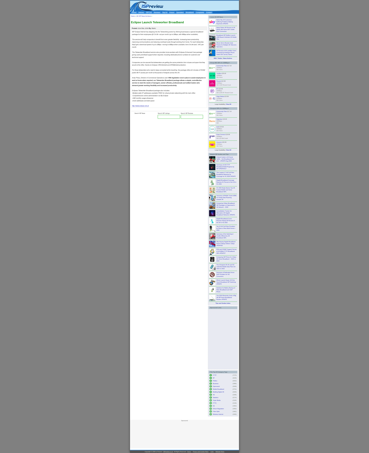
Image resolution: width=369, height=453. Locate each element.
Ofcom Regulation (218, 408)
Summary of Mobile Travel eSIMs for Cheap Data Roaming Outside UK (226, 197)
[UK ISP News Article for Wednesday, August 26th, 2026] (212, 24)
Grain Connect (220, 134)
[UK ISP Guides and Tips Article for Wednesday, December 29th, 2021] (212, 293)
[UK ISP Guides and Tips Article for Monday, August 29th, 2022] (212, 162)
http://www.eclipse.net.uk (140, 106)
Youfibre (218, 73)
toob (217, 127)
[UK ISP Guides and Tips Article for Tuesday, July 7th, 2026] (212, 185)
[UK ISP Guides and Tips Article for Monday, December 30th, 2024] (212, 269)
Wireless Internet (218, 414)
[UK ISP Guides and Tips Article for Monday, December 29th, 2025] (212, 216)
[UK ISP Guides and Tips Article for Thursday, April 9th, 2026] (212, 200)
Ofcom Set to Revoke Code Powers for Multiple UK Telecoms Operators (226, 45)
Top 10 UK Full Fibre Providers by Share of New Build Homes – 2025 (226, 228)
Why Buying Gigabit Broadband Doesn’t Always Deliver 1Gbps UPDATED (225, 243)
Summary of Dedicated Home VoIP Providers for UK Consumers (225, 274)
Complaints (200, 12)
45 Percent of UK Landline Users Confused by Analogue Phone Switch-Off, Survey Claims (226, 52)
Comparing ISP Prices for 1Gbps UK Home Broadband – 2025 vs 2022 (226, 259)
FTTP (214, 375)
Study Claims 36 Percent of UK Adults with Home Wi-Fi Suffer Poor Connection (225, 29)
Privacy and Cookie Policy (201, 451)
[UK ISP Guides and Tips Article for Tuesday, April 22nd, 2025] (212, 239)
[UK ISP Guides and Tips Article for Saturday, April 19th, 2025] (212, 262)
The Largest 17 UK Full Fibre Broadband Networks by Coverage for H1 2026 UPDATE (226, 174)
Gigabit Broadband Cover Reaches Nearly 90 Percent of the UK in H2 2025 (225, 220)
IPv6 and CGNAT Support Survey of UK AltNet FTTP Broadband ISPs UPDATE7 (226, 251)
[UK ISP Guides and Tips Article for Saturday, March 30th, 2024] (212, 300)
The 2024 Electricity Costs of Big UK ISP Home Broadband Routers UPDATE (226, 297)
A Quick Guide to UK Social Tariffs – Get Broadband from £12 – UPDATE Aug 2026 (225, 159)
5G (214, 406)
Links (212, 451)
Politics (215, 381)
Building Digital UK (218, 392)
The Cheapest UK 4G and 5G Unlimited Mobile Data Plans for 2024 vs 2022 (226, 266)
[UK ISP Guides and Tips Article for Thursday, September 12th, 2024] (212, 285)
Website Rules (220, 451)
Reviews (157, 12)
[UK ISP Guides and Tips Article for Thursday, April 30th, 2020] (212, 169)
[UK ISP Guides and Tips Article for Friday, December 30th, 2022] (212, 277)
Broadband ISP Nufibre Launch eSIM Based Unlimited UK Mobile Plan (226, 37)
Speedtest (180, 12)
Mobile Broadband (218, 389)
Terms (189, 451)
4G (214, 394)
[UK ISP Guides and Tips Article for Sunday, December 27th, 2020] (212, 246)
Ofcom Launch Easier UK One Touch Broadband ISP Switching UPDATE (226, 282)
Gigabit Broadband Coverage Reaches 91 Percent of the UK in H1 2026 (226, 182)
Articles (141, 12)
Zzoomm (219, 142)
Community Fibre (221, 65)
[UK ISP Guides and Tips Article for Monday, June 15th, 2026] (212, 193)
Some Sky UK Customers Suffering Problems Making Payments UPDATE (224, 21)
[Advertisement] (203, 6)
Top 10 (164, 12)
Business (215, 383)
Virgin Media (220, 96)
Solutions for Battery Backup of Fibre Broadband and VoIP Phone (225, 289)
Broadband (190, 12)
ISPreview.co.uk (168, 451)
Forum (172, 12)
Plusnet (218, 81)
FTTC (214, 403)
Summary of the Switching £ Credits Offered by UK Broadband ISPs (224, 236)
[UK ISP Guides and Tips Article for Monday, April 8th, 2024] (212, 254)
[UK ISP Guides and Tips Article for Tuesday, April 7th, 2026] (212, 208)
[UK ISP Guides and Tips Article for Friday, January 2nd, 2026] (212, 223)
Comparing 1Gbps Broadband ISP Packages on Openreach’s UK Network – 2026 (225, 205)
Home (134, 12)
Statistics (215, 397)
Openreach (216, 386)
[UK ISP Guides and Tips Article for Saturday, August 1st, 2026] (212, 177)
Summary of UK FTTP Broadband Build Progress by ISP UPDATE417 (225, 166)
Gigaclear (219, 119)
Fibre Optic (216, 411)
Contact (209, 12)
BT (217, 89)
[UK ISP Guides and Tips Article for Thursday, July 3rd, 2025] (212, 231)
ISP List (149, 12)
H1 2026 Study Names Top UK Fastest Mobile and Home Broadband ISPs (225, 189)
